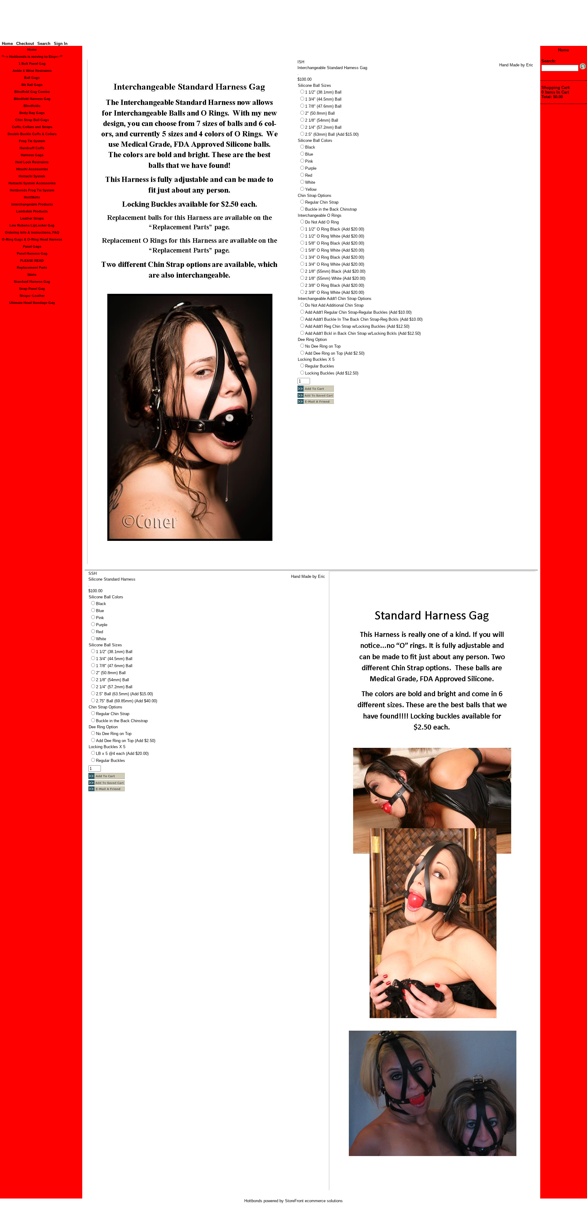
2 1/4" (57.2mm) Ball (323, 127)
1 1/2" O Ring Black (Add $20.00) (334, 229)
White (310, 182)
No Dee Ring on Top (323, 346)
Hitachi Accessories (32, 169)
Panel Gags (32, 246)
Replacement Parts (32, 267)
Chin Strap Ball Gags (32, 120)
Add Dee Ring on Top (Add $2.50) (334, 353)
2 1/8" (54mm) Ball (321, 120)
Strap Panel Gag (32, 288)
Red (308, 175)
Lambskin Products (32, 211)
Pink (309, 161)
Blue (309, 154)
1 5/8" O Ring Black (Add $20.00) (334, 243)
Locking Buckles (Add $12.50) (331, 373)
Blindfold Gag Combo (32, 92)
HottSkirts (32, 197)
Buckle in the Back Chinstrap (331, 209)
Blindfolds (32, 106)
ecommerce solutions (324, 1201)
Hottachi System (32, 176)
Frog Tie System (32, 141)
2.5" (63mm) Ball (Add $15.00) (332, 134)
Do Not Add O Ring (322, 222)
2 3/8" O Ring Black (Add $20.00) (334, 285)
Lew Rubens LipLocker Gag (31, 225)
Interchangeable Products (32, 204)
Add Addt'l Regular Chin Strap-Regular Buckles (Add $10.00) (358, 312)
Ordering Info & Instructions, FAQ (32, 232)
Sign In (61, 43)
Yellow (310, 189)
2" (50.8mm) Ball (320, 113)
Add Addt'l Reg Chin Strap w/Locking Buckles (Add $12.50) (357, 326)
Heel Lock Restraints (32, 162)
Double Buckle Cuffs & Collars (32, 134)
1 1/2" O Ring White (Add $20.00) (334, 236)
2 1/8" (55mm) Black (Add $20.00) (335, 271)
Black (310, 147)
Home (7, 43)
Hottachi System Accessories (32, 183)
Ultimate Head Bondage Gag (32, 303)
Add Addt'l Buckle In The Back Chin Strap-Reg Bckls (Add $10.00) (364, 319)
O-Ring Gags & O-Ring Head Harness (32, 239)
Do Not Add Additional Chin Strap (334, 305)
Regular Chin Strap (321, 202)
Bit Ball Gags (31, 85)
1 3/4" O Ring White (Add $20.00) (334, 264)
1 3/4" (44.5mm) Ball (323, 99)
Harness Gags (32, 155)
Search (43, 43)
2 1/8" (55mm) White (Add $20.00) (335, 278)
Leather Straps (32, 218)
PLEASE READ (32, 260)
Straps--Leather (32, 295)
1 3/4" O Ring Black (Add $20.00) (334, 257)
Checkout (25, 43)
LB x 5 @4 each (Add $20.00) (122, 753)
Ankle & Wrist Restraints (32, 70)
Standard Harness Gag (32, 281)
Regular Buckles (319, 366)
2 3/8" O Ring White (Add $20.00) (334, 292)
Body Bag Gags (32, 113)
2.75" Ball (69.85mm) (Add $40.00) (126, 701)
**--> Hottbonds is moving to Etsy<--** (32, 56)
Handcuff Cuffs (32, 148)
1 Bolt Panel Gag (32, 63)
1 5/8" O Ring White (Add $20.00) (334, 250)
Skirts (31, 274)
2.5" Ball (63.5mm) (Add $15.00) (124, 694)
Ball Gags (32, 77)
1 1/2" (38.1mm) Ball (323, 92)
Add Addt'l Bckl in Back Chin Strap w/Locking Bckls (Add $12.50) (363, 333)
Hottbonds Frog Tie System (32, 190)
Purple (310, 168)
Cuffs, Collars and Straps (32, 127)
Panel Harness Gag (32, 253)
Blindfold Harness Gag (32, 99)
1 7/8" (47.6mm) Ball (323, 106)
